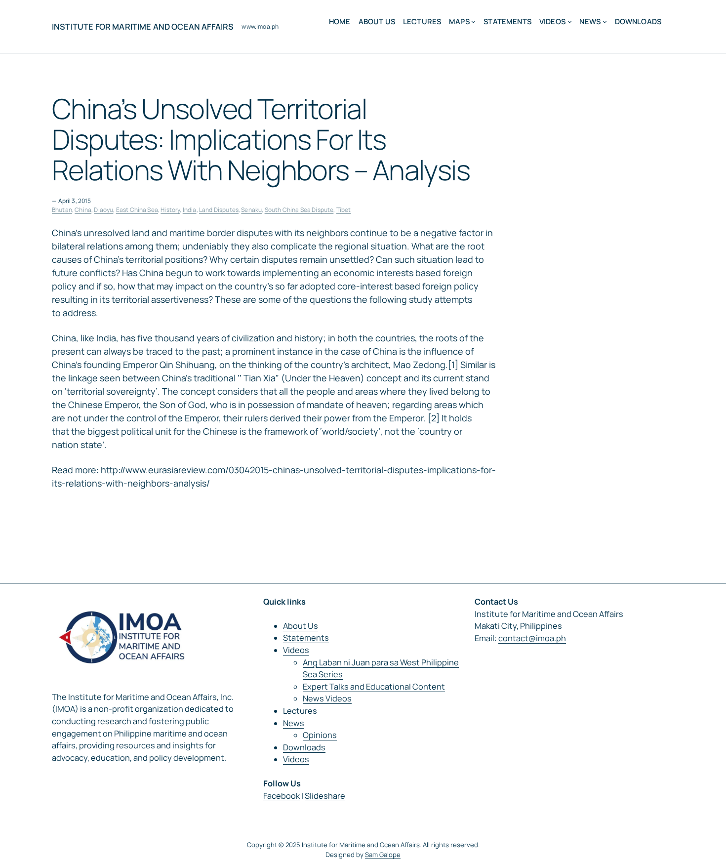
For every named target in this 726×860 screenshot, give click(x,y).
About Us (300, 625)
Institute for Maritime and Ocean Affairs (143, 26)
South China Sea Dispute (299, 209)
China (83, 209)
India (190, 209)
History (170, 209)
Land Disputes (219, 209)
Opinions (320, 735)
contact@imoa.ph (532, 638)
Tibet (343, 209)
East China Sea (137, 209)
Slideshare (325, 795)
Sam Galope (383, 854)
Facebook (281, 795)
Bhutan (62, 209)
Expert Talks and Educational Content (374, 686)
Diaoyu (103, 209)
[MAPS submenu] (473, 21)
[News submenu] (605, 21)
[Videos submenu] (569, 21)
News (293, 723)
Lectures (300, 710)
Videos (296, 650)
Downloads (304, 747)
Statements (306, 637)
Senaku (251, 209)
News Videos (327, 698)
